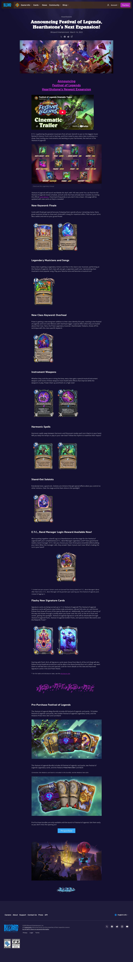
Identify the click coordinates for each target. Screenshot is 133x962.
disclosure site (65, 673)
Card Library (44, 197)
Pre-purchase (66, 830)
